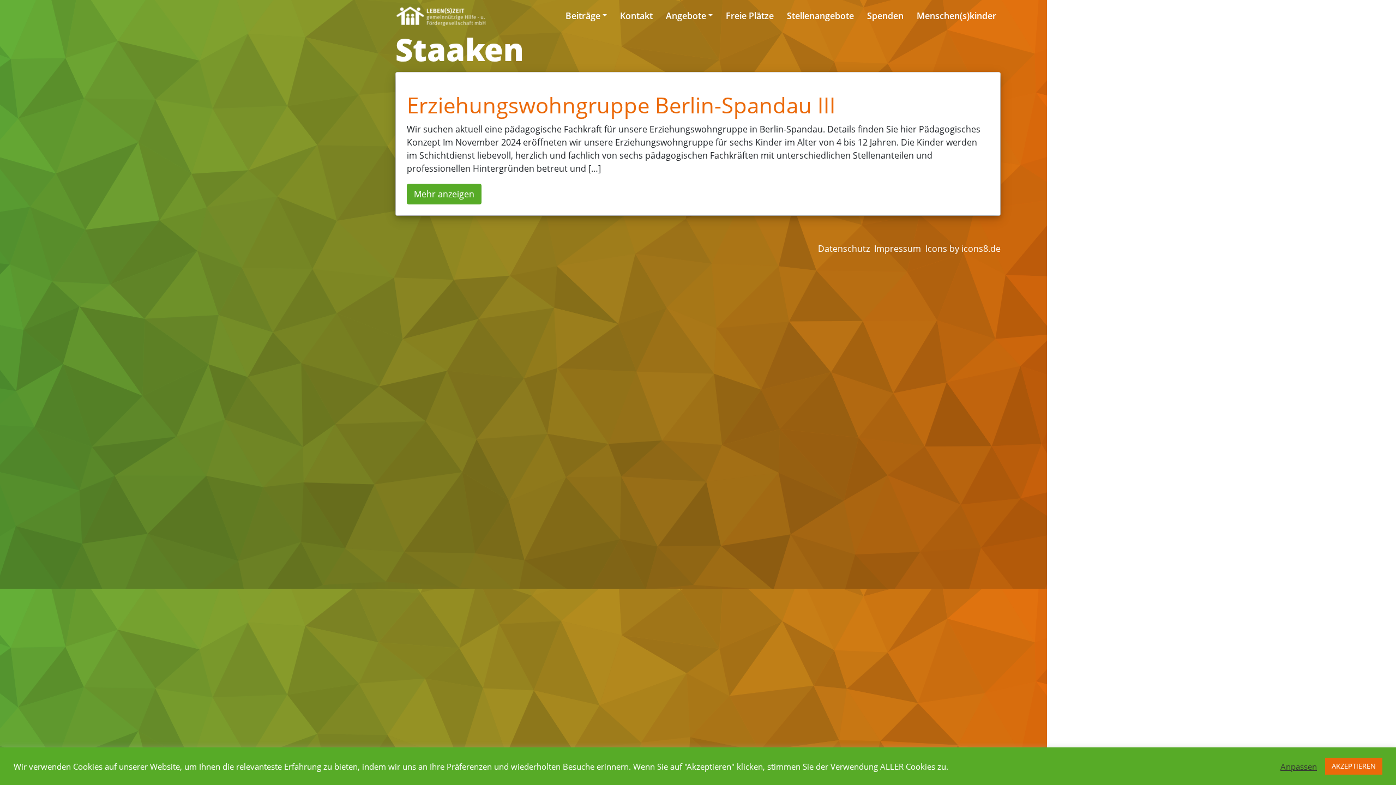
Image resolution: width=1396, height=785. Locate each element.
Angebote (686, 16)
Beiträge (582, 16)
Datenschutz (844, 249)
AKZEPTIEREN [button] (1354, 766)
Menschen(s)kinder (956, 16)
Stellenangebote (820, 16)
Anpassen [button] (1298, 766)
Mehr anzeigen (444, 194)
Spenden (885, 16)
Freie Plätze (750, 16)
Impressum (897, 249)
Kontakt (636, 16)
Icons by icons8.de (963, 249)
